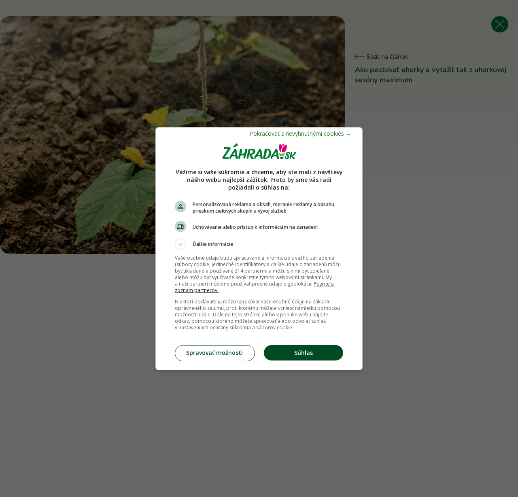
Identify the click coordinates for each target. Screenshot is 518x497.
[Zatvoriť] (300, 133)
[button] (259, 244)
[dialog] (259, 248)
